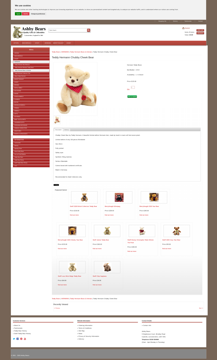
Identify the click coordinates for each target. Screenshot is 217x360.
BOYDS (16, 102)
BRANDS (16, 85)
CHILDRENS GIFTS (19, 122)
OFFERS (16, 43)
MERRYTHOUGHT (58, 43)
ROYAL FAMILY (18, 88)
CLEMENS (17, 99)
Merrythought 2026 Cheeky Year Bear (70, 240)
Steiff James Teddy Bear (101, 240)
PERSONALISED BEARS (20, 125)
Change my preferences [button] (38, 14)
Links (15, 165)
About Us (17, 325)
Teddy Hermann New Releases (22, 64)
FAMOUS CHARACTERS (20, 128)
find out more (74, 215)
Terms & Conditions (85, 328)
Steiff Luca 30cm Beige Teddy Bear (69, 276)
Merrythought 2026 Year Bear (149, 206)
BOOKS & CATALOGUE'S (20, 134)
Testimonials (188, 21)
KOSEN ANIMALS (18, 96)
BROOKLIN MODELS (19, 105)
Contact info (147, 325)
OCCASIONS (17, 90)
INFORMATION (19, 140)
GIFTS (16, 113)
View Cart (200, 30)
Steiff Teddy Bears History (20, 163)
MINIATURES (17, 131)
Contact (200, 21)
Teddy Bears (56, 52)
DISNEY (69, 43)
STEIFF (37, 43)
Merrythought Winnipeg (112, 206)
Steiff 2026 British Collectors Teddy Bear (83, 206)
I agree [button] (18, 14)
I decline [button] (25, 14)
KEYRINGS (17, 116)
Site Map (81, 331)
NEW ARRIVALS (26, 43)
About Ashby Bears (19, 151)
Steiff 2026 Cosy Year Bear (171, 240)
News (80, 333)
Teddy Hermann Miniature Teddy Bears (24, 67)
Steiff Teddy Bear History (22, 333)
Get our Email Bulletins (20, 154)
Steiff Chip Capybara (100, 276)
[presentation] (58, 129)
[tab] (58, 129)
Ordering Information (85, 325)
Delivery (175, 21)
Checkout (200, 33)
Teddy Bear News (18, 157)
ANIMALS (16, 111)
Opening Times (18, 148)
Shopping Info (162, 21)
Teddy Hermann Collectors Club (22, 73)
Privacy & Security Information (89, 336)
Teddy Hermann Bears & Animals (81, 52)
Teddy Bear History (19, 160)
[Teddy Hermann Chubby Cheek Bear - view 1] (57, 120)
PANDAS (16, 108)
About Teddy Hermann (20, 76)
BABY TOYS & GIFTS (20, 119)
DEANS (16, 93)
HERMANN (48, 43)
